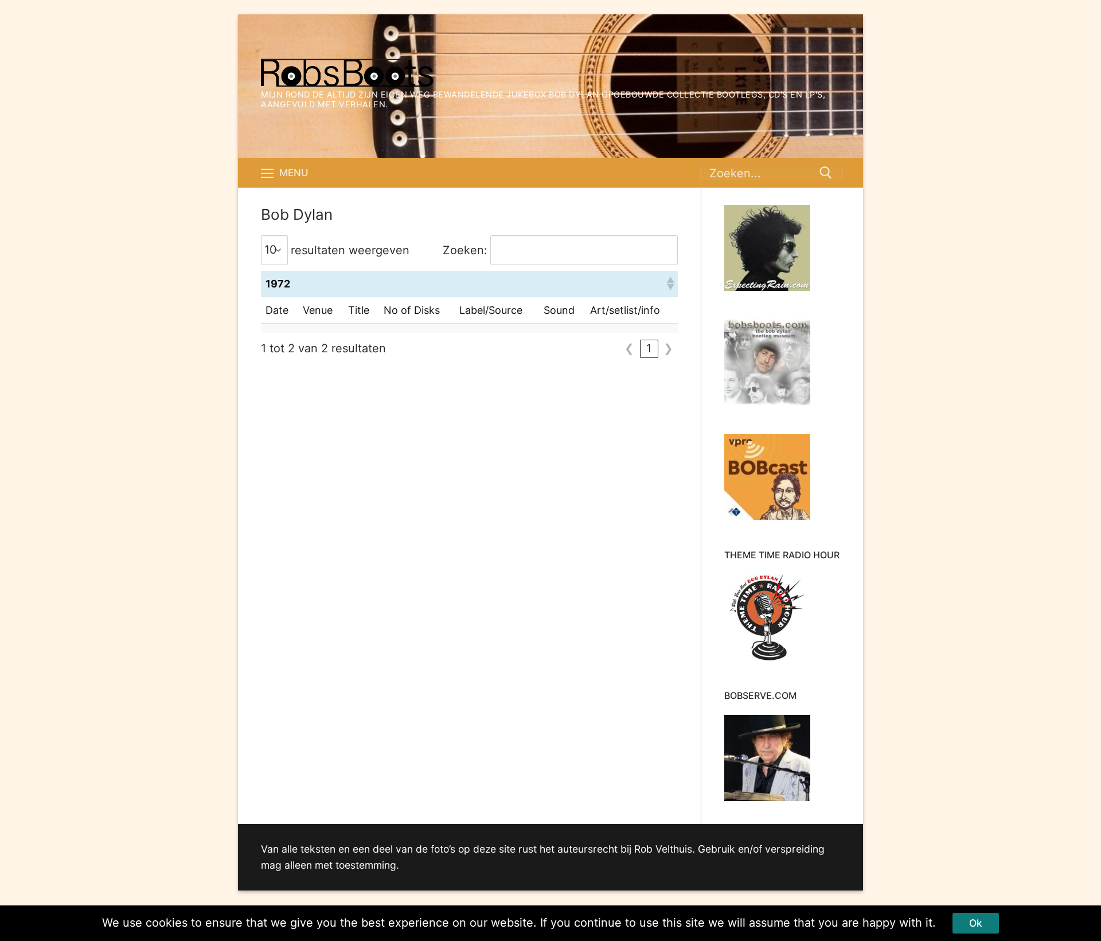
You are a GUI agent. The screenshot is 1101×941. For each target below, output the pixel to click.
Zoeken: (465, 250)
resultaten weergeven (350, 250)
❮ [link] (629, 348)
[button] (669, 283)
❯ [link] (668, 348)
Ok (975, 923)
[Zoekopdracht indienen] (825, 173)
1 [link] (648, 348)
